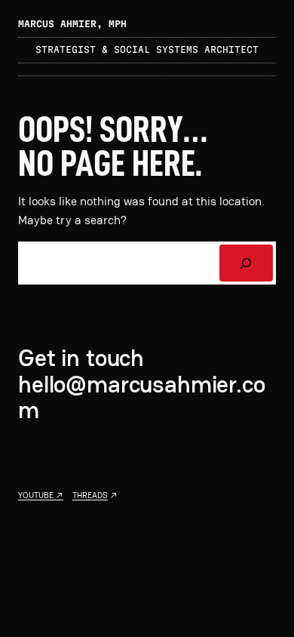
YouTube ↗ (40, 495)
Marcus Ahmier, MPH (72, 24)
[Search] (246, 263)
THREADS (90, 495)
